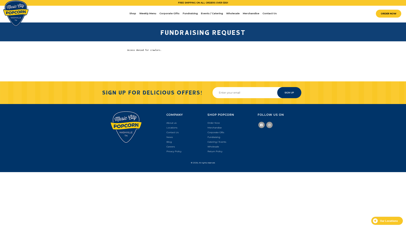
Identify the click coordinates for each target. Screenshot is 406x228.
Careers (170, 146)
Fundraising (213, 137)
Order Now (213, 122)
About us (171, 122)
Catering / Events (216, 141)
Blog (169, 141)
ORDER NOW (388, 13)
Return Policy (214, 151)
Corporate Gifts (215, 132)
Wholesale (213, 146)
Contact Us (172, 132)
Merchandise (214, 127)
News (169, 137)
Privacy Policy (173, 151)
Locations (171, 127)
